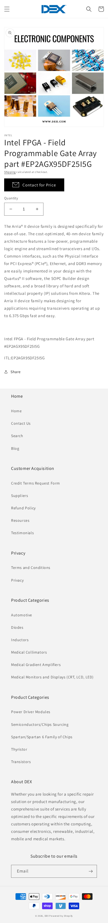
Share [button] (16, 371)
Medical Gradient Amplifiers (36, 664)
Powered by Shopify (61, 915)
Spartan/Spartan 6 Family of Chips (42, 736)
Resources (20, 520)
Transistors (21, 761)
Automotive (21, 614)
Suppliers (19, 495)
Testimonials (22, 532)
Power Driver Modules (30, 711)
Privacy (17, 580)
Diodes (17, 627)
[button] (7, 9)
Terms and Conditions (30, 567)
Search (17, 435)
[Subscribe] (90, 871)
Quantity (11, 198)
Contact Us (21, 423)
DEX (47, 915)
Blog (15, 448)
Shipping (10, 172)
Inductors (20, 639)
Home (16, 410)
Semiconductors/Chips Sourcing (39, 724)
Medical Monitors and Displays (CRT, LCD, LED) (52, 677)
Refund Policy (23, 507)
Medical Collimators (29, 652)
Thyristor (19, 749)
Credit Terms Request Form (35, 483)
